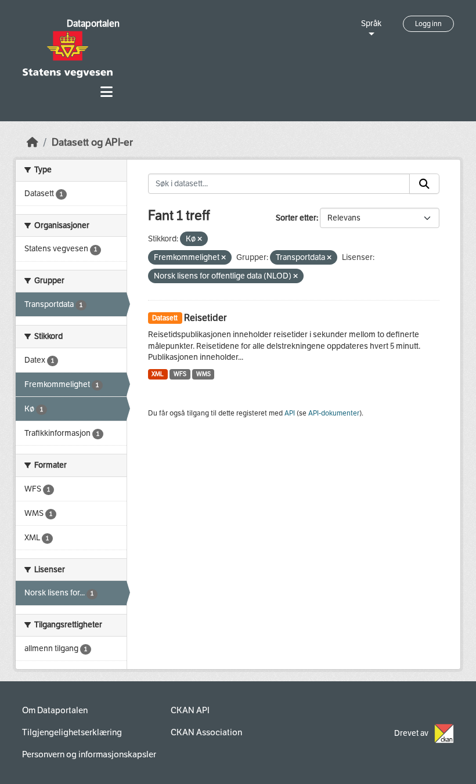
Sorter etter (296, 218)
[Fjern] (199, 239)
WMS (203, 374)
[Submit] (424, 184)
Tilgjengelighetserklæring (72, 732)
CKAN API (190, 710)
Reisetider (205, 317)
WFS (180, 374)
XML (158, 374)
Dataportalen (93, 23)
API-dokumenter (333, 413)
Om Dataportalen (55, 710)
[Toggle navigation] (106, 92)
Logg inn (428, 24)
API (289, 413)
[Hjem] (32, 142)
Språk (371, 23)
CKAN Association (206, 732)
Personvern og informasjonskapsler (89, 754)
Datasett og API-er (92, 142)
